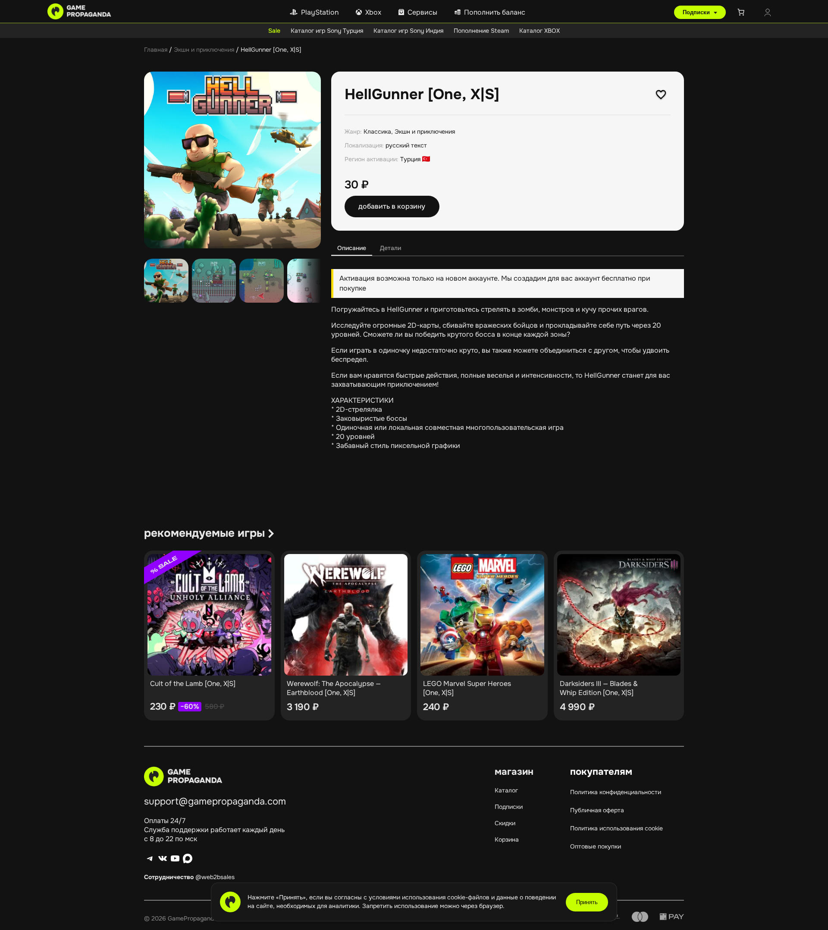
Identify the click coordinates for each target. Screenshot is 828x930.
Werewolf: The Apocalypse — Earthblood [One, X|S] (334, 688)
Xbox (373, 12)
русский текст (406, 145)
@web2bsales (215, 877)
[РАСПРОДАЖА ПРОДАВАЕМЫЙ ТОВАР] (209, 615)
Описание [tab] (351, 248)
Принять (587, 902)
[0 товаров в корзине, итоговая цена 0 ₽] (742, 12)
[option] (214, 281)
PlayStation (320, 12)
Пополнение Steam (481, 30)
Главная (155, 49)
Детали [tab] (390, 248)
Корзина (507, 839)
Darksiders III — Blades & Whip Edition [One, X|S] (599, 688)
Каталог (506, 790)
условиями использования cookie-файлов (430, 897)
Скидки (505, 823)
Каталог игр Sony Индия (408, 30)
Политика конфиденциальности (615, 792)
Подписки (697, 12)
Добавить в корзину (391, 206)
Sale (274, 30)
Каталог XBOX (539, 30)
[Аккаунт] (767, 13)
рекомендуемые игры (204, 533)
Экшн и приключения (204, 49)
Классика (377, 131)
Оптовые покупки (595, 846)
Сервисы (422, 12)
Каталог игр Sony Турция (327, 30)
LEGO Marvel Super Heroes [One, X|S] (467, 688)
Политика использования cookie (616, 828)
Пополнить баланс (494, 12)
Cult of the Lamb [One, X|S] (192, 683)
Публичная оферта (597, 810)
